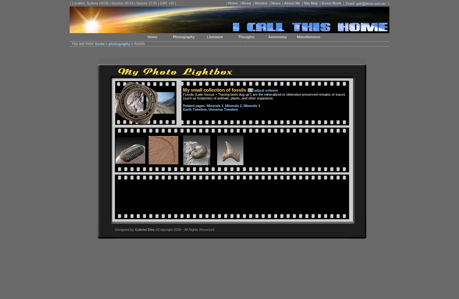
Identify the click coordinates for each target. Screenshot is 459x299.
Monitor (261, 3)
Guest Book (331, 3)
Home (233, 3)
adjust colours (266, 90)
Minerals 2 (233, 106)
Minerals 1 (215, 106)
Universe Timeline (223, 109)
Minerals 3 (252, 106)
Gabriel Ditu (145, 229)
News (275, 3)
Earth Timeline (195, 109)
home (100, 44)
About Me (292, 3)
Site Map (311, 3)
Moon (246, 3)
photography (119, 44)
